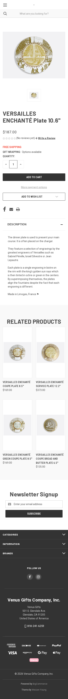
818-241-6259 (35, 626)
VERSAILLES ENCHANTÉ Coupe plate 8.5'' (16, 384)
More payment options (34, 187)
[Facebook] (4, 209)
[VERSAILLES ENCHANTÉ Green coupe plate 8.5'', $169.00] (17, 425)
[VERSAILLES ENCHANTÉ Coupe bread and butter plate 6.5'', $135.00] (51, 425)
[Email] (11, 209)
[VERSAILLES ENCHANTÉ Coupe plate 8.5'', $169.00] (17, 352)
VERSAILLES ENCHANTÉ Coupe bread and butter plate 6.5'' (50, 458)
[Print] (18, 209)
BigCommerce (40, 684)
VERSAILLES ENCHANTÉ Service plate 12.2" (50, 384)
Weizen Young (39, 690)
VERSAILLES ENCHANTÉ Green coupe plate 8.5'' (17, 457)
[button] (45, 138)
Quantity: (9, 156)
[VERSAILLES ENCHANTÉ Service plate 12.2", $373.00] (51, 352)
